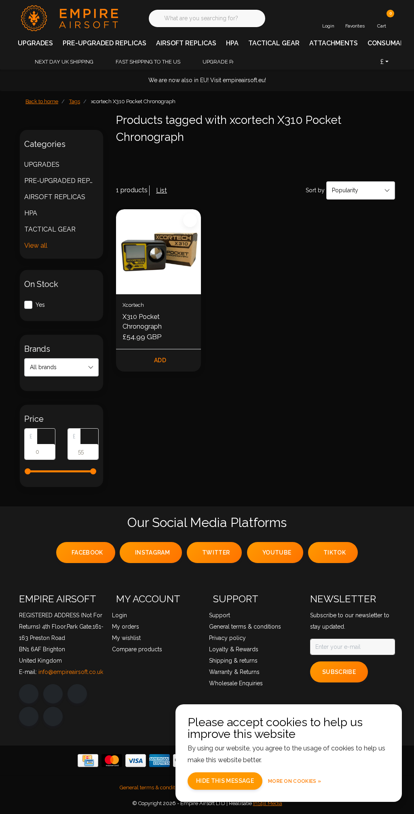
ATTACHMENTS (333, 43)
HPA (232, 43)
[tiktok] (53, 716)
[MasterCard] (111, 760)
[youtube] (28, 716)
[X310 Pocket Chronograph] (158, 251)
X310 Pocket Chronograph (142, 321)
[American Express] (159, 760)
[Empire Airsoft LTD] (68, 17)
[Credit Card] (88, 760)
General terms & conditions (152, 787)
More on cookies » (294, 781)
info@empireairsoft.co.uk (70, 672)
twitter (216, 552)
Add (160, 360)
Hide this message (225, 781)
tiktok (334, 552)
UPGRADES (35, 43)
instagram (152, 552)
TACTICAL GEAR (274, 43)
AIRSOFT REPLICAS (186, 43)
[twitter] (77, 693)
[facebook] (28, 693)
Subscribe (339, 672)
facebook (87, 552)
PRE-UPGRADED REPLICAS (104, 43)
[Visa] (135, 760)
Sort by (315, 190)
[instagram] (53, 693)
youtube (276, 552)
